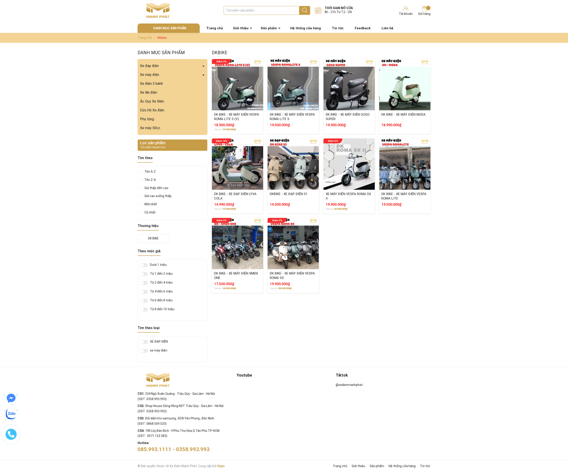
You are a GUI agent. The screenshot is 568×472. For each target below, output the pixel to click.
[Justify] (305, 10)
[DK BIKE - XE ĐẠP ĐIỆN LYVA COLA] (237, 164)
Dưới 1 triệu (158, 265)
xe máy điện (158, 350)
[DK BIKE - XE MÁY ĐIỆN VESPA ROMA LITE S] (293, 84)
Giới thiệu (240, 28)
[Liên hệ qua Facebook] (11, 398)
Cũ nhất (150, 212)
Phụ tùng (147, 119)
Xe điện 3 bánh (151, 83)
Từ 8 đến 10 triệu (162, 309)
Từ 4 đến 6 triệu (161, 291)
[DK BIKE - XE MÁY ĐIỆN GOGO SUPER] (349, 84)
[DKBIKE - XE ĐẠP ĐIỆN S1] (293, 164)
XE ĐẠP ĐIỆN (159, 341)
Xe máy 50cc (150, 128)
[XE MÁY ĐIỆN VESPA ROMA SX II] (349, 164)
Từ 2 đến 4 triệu (161, 282)
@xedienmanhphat (349, 385)
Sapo (221, 466)
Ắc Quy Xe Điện (152, 101)
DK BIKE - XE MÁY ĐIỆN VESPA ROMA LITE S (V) (236, 117)
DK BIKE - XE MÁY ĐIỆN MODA (403, 115)
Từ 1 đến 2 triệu (161, 273)
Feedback (363, 28)
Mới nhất (150, 204)
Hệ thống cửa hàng (305, 28)
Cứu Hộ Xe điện (152, 110)
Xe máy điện (149, 75)
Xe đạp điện (149, 66)
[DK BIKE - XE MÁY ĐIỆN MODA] (404, 84)
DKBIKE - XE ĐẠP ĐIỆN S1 (289, 194)
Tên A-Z (150, 171)
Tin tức (338, 28)
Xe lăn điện (148, 92)
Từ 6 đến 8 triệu (161, 300)
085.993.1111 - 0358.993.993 (174, 449)
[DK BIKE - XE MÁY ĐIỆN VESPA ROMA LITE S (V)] (237, 84)
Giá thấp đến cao (156, 188)
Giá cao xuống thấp (158, 196)
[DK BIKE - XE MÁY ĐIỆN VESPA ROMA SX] (293, 243)
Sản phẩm (269, 28)
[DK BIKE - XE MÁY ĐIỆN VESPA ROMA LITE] (404, 164)
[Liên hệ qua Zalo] (11, 413)
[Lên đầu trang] (555, 451)
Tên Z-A (150, 180)
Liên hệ (387, 28)
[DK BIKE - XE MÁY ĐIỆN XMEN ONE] (237, 243)
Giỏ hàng (424, 14)
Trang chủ (214, 28)
